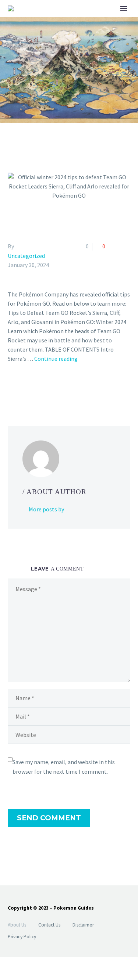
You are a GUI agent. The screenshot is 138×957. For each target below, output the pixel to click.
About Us (17, 925)
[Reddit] (66, 388)
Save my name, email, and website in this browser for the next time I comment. (64, 766)
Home (99, 20)
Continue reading (56, 358)
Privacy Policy (22, 936)
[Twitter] (23, 388)
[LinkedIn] (55, 388)
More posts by (46, 509)
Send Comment (49, 818)
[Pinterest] (34, 388)
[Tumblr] (44, 388)
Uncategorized (26, 255)
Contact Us (49, 925)
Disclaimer (83, 925)
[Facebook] (12, 388)
